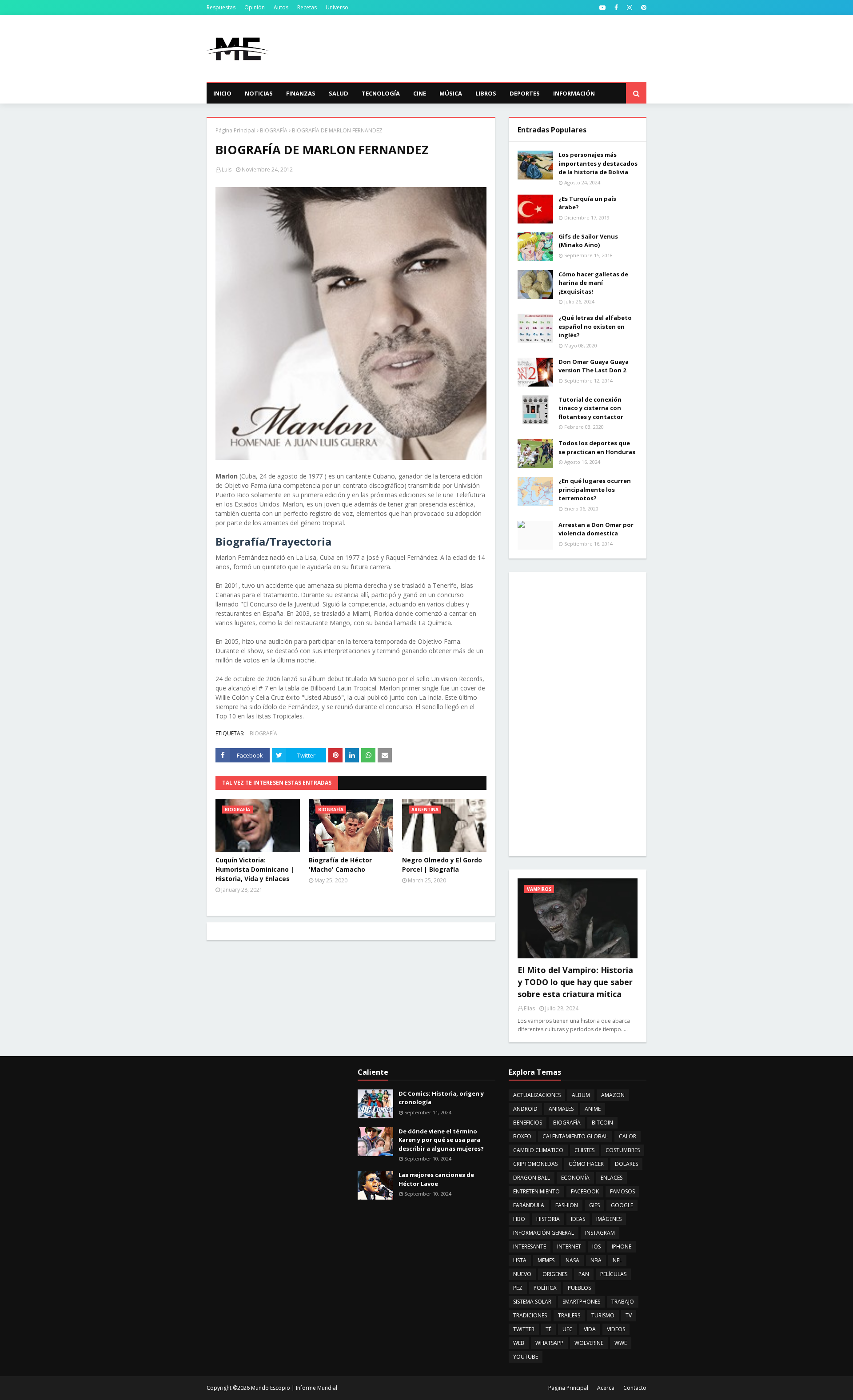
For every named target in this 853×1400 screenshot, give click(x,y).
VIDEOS (616, 1329)
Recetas (307, 7)
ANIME (593, 1109)
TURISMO (602, 1315)
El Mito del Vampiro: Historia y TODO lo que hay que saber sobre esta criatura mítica (575, 982)
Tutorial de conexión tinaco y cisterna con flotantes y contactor (590, 408)
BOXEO (522, 1136)
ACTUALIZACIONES (537, 1095)
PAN (583, 1274)
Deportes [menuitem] (525, 93)
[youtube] (602, 7)
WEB (518, 1343)
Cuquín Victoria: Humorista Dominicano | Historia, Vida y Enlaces (254, 869)
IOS (596, 1246)
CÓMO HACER (586, 1164)
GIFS (594, 1205)
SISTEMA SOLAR (532, 1301)
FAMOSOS (622, 1191)
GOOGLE (622, 1205)
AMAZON (613, 1095)
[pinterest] (642, 7)
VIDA (590, 1329)
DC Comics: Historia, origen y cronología (441, 1097)
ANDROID (525, 1109)
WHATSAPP (549, 1343)
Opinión (254, 7)
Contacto (634, 1388)
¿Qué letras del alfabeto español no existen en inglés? (595, 326)
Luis (226, 169)
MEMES (546, 1260)
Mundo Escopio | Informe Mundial (294, 1388)
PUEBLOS (579, 1288)
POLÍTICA (545, 1288)
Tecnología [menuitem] (381, 93)
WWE (620, 1343)
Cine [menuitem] (419, 93)
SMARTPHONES (581, 1301)
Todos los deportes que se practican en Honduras (596, 447)
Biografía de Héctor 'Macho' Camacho (340, 865)
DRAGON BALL (531, 1177)
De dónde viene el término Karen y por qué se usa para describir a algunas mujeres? (441, 1140)
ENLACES (611, 1177)
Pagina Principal (568, 1388)
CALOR (627, 1136)
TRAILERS (569, 1315)
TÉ (548, 1329)
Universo (337, 7)
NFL (617, 1260)
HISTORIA (548, 1219)
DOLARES (626, 1164)
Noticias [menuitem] (259, 93)
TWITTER (523, 1329)
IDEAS (578, 1219)
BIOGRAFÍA (273, 130)
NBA (596, 1260)
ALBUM (581, 1095)
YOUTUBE (525, 1356)
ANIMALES (561, 1109)
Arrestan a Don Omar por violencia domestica (596, 529)
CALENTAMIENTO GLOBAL (575, 1136)
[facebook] (616, 7)
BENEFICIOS (527, 1122)
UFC (567, 1329)
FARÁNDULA (528, 1205)
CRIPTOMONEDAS (535, 1164)
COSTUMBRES (623, 1150)
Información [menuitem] (574, 93)
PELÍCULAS (613, 1274)
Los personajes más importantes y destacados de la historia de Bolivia (598, 163)
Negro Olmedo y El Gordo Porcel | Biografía (442, 865)
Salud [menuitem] (338, 93)
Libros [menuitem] (485, 93)
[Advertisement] (484, 48)
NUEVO (522, 1274)
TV (629, 1315)
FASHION (566, 1205)
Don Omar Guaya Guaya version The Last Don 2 (593, 366)
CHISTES (584, 1150)
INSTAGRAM (600, 1232)
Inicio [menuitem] (222, 93)
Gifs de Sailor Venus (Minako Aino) (588, 240)
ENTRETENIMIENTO (536, 1191)
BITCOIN (602, 1122)
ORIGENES (554, 1274)
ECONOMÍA (575, 1177)
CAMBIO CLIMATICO (538, 1150)
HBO (519, 1219)
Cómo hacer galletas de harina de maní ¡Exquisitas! (593, 282)
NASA (572, 1260)
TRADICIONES (530, 1315)
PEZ (517, 1288)
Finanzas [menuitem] (300, 93)
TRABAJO (622, 1301)
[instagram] (629, 7)
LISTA (519, 1260)
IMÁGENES (609, 1219)
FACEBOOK (585, 1191)
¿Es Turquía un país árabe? (587, 203)
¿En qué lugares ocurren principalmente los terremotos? (594, 489)
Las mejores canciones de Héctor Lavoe (436, 1179)
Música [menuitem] (450, 93)
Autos (281, 7)
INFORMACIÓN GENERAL (543, 1232)
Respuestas (221, 7)
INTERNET (569, 1246)
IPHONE (621, 1246)
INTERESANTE (529, 1246)
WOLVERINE (588, 1343)
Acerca (605, 1388)
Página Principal (235, 130)
